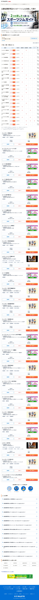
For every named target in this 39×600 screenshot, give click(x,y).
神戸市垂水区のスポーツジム (17, 4)
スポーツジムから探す (16, 586)
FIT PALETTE (3, 4)
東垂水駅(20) (34, 565)
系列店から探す (25, 588)
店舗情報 (8, 144)
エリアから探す (17, 588)
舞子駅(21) (24, 565)
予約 (14, 50)
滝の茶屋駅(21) (5, 565)
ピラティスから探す (32, 586)
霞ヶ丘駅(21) (15, 565)
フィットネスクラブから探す (8, 588)
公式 (11, 50)
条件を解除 (3, 40)
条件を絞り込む (34, 38)
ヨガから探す (24, 586)
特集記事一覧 (32, 588)
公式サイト (19, 144)
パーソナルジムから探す (7, 586)
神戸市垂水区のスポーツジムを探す (8, 571)
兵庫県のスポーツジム (9, 4)
